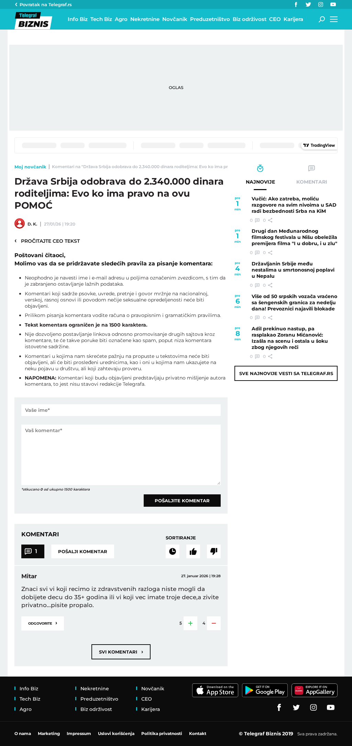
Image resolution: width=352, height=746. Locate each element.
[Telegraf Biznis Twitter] (308, 4)
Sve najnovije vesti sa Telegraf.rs (286, 373)
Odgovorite (42, 622)
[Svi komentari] (172, 551)
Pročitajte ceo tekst (47, 240)
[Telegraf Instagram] (320, 4)
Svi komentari (121, 651)
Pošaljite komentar (182, 500)
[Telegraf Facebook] (296, 4)
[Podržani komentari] (193, 551)
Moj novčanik (30, 166)
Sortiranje (181, 537)
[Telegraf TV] (333, 4)
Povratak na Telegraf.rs (46, 4)
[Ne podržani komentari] (214, 551)
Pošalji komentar (82, 551)
